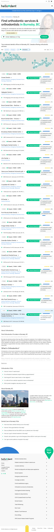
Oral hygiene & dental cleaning (22, 490)
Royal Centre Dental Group (9, 270)
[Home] (8, 6)
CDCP (18, 49)
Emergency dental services (21, 476)
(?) (52, 49)
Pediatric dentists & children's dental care (25, 462)
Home (2, 17)
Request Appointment (34, 77)
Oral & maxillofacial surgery (21, 483)
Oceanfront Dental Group (9, 255)
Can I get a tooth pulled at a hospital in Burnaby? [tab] (16, 439)
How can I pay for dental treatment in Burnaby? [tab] (16, 433)
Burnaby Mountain (16, 417)
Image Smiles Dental (7, 226)
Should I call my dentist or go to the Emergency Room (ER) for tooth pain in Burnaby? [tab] (25, 436)
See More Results (5, 326)
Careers (3, 471)
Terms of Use (39, 528)
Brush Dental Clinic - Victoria (10, 118)
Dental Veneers (18, 501)
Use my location (11, 33)
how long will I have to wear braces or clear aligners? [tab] (17, 377)
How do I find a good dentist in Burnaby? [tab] (14, 427)
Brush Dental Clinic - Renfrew (10, 105)
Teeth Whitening (19, 504)
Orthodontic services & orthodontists (24, 487)
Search (45, 36)
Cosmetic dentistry (19, 466)
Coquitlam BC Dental (7, 184)
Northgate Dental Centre (9, 145)
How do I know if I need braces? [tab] (12, 371)
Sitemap (33, 528)
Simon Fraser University (7, 409)
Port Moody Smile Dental (9, 212)
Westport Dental (6, 284)
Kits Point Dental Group (8, 299)
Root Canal (17, 508)
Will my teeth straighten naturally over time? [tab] (15, 383)
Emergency (13, 49)
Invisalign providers (20, 480)
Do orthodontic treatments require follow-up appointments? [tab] (19, 374)
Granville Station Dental (8, 240)
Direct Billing (18, 515)
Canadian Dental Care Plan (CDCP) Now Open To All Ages (26, 10)
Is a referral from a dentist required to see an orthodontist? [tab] (19, 380)
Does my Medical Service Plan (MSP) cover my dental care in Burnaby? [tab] (21, 430)
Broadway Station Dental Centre (11, 132)
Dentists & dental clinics (20, 459)
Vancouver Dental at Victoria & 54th (12, 171)
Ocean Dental (5, 77)
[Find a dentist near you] (5, 1)
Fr (46, 1)
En (49, 1)
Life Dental (4, 158)
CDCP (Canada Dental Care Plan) (23, 497)
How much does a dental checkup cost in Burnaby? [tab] (16, 424)
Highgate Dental (6, 92)
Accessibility (33, 530)
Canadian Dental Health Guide (5, 467)
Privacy (45, 528)
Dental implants (19, 473)
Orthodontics (8, 17)
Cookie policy (50, 528)
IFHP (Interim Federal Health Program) (24, 518)
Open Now (7, 49)
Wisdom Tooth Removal (21, 511)
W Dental (4, 199)
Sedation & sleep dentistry (21, 494)
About (2, 465)
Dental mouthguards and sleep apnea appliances (27, 469)
